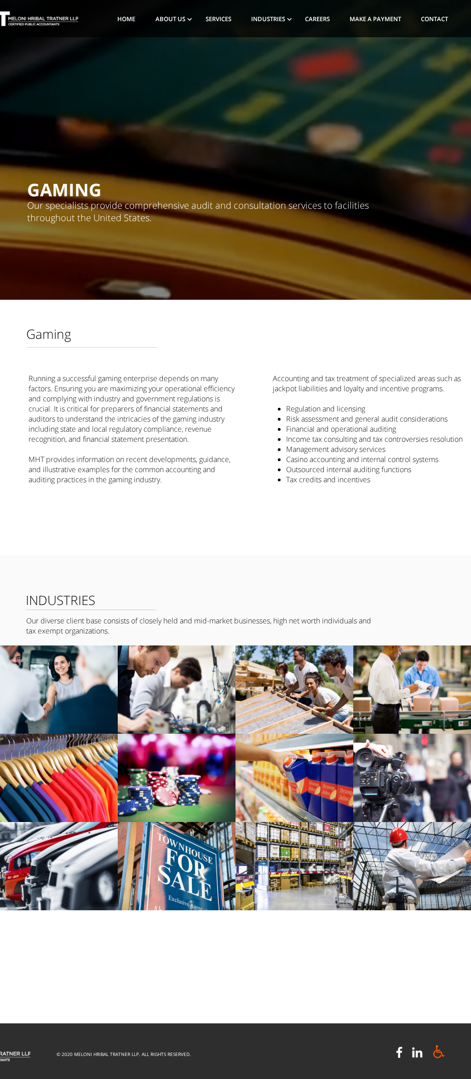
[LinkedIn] (417, 1052)
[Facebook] (399, 1052)
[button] (174, 18)
